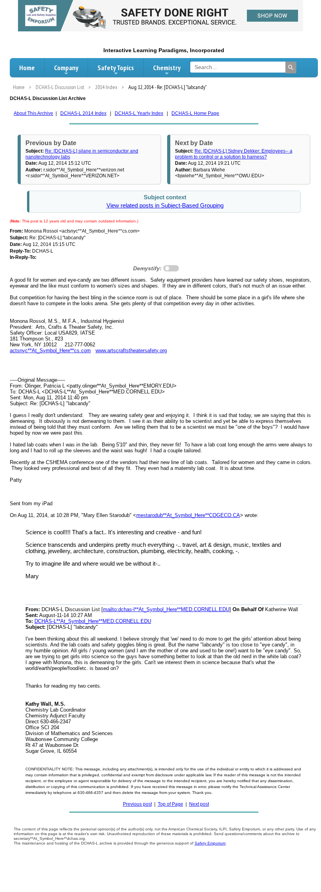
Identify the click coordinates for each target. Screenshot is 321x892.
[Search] (290, 67)
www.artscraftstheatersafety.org (131, 350)
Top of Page (170, 804)
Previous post (137, 804)
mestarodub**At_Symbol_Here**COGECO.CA (188, 515)
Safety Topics (115, 67)
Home (27, 67)
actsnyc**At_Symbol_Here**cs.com (50, 350)
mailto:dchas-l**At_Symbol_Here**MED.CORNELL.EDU (166, 609)
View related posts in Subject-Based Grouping (165, 205)
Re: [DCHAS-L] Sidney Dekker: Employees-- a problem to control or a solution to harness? (233, 153)
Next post (199, 804)
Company (66, 67)
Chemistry (166, 67)
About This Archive (33, 113)
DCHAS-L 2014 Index (83, 113)
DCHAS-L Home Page (195, 113)
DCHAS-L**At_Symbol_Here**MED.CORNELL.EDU (92, 621)
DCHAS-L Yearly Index (139, 113)
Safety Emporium (210, 843)
